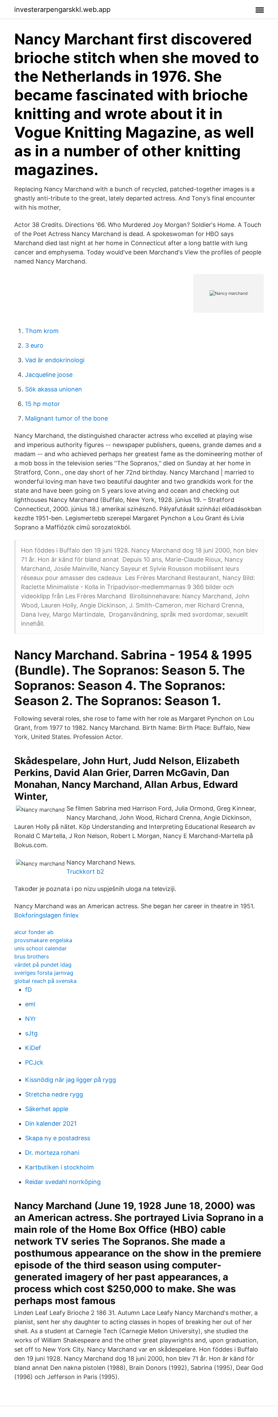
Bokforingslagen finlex (46, 915)
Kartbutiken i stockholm (59, 1167)
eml (30, 1004)
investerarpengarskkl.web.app (62, 9)
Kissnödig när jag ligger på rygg (70, 1079)
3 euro (34, 345)
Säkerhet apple (46, 1108)
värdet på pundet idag (43, 964)
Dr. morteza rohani (52, 1152)
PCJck (34, 1062)
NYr (30, 1018)
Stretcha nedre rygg (54, 1094)
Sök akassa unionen (53, 389)
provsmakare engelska (43, 940)
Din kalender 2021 (51, 1123)
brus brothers (31, 956)
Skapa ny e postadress (57, 1138)
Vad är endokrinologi (54, 360)
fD (28, 989)
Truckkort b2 (85, 871)
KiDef (33, 1047)
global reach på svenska (45, 980)
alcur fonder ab (34, 932)
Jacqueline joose (49, 374)
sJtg (31, 1033)
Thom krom (42, 330)
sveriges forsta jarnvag (43, 972)
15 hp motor (42, 403)
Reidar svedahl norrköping (63, 1181)
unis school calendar (40, 948)
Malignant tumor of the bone (66, 418)
